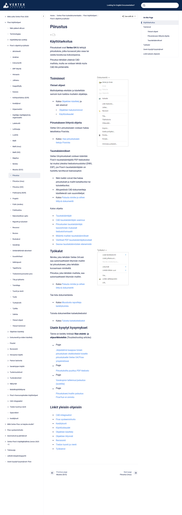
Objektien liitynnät (64, 436)
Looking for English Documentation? (121, 5)
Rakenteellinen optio (20, 216)
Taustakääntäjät (64, 216)
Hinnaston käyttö (16, 355)
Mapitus (16, 158)
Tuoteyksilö (17, 303)
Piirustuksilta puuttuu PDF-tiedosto (72, 370)
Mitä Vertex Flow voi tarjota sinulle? (20, 424)
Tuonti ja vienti (18, 291)
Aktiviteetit (17, 51)
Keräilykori (16, 103)
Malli (14, 141)
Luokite (15, 135)
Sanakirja (16, 245)
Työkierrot (60, 449)
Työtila (15, 308)
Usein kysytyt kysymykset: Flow (19, 462)
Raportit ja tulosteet (20, 222)
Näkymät (13, 384)
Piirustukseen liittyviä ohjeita (158, 36)
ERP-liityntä (17, 69)
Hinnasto (16, 74)
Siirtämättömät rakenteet (22, 251)
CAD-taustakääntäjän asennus (70, 220)
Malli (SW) (16, 152)
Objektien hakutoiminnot (71, 110)
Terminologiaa (15, 34)
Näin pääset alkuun (17, 28)
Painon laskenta (16, 361)
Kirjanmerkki (17, 109)
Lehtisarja (16, 129)
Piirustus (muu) (18, 181)
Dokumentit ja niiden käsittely (21, 337)
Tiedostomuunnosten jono (22, 274)
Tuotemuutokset (16, 372)
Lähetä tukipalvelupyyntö (16, 456)
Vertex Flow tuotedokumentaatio (69, 16)
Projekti (15, 199)
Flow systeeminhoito (15, 430)
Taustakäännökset (155, 40)
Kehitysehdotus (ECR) (21, 98)
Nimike (15, 164)
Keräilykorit (14, 418)
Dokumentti (17, 63)
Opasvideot (14, 413)
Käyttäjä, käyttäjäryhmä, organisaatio (22, 116)
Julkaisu (16, 80)
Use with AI (129, 16)
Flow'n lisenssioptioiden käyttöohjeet (24, 395)
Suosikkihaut (17, 256)
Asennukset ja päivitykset (17, 436)
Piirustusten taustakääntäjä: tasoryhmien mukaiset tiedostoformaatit (69, 228)
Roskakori (16, 239)
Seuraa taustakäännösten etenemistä (73, 244)
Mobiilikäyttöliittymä (17, 390)
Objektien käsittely (17, 332)
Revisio (15, 233)
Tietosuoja (11, 450)
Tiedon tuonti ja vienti (18, 407)
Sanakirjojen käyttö (17, 366)
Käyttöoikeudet (66, 114)
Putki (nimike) (18, 204)
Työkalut (146, 45)
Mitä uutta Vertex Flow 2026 (17, 17)
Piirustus (16, 175)
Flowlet (12, 343)
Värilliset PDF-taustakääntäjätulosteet (74, 240)
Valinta (15, 314)
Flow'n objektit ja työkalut (19, 46)
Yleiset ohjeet (18, 320)
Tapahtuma (17, 268)
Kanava (15, 92)
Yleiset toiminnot (19, 326)
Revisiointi (14, 349)
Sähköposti (17, 262)
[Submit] (144, 5)
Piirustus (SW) (18, 187)
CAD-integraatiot (16, 401)
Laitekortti (16, 123)
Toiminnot (147, 27)
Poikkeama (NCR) (19, 193)
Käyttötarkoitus (149, 23)
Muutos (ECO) (18, 170)
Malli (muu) (17, 146)
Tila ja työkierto (18, 280)
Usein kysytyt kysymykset (153, 49)
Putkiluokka (17, 210)
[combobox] (160, 5)
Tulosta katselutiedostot (73, 320)
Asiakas (16, 57)
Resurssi (16, 227)
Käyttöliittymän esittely (18, 40)
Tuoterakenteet (15, 378)
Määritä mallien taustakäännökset (72, 236)
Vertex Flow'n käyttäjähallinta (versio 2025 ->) (23, 443)
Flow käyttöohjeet (14, 22)
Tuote (15, 297)
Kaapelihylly (17, 86)
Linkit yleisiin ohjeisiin (151, 54)
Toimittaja (16, 285)
